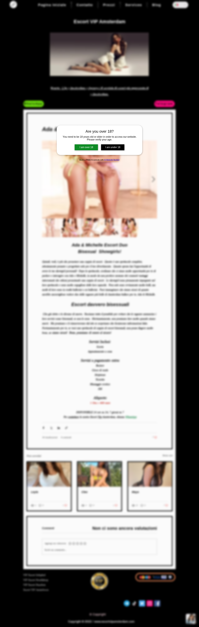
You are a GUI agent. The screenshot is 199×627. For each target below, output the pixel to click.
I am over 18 (86, 147)
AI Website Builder (112, 160)
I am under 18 (112, 147)
